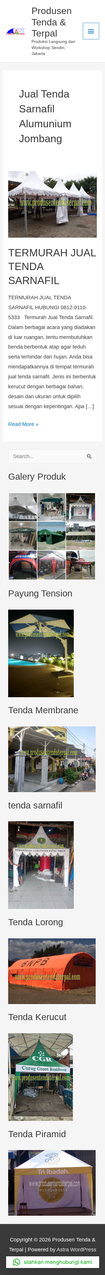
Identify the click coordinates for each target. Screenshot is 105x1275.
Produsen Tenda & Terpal (52, 22)
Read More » (23, 423)
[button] (52, 1262)
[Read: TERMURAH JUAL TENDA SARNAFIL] (52, 204)
